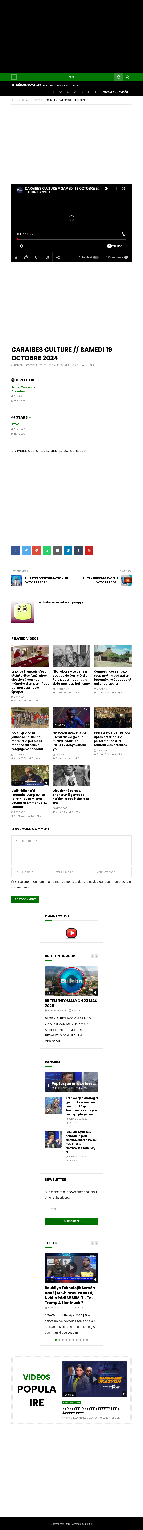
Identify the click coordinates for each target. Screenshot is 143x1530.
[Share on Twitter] (26, 550)
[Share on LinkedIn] (68, 550)
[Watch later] (81, 92)
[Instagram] (74, 92)
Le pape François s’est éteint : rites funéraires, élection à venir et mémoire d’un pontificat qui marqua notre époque (30, 681)
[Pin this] (89, 550)
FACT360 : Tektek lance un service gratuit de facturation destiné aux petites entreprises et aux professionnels (62, 85)
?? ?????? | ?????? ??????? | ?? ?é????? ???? (91, 1411)
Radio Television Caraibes (23, 389)
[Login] (95, 92)
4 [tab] (66, 1340)
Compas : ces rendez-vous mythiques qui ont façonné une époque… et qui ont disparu (112, 677)
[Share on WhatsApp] (47, 550)
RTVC (15, 424)
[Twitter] (60, 92)
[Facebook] (53, 92)
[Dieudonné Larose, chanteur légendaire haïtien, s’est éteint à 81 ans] (72, 775)
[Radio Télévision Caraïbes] (71, 77)
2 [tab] (59, 1340)
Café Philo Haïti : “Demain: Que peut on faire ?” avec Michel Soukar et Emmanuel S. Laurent (29, 799)
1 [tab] (56, 1340)
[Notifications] (88, 92)
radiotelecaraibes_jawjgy (30, 365)
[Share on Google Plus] (36, 550)
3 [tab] (63, 1340)
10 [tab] (87, 1340)
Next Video (126, 570)
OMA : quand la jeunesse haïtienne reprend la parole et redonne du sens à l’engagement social (27, 741)
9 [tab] (84, 1340)
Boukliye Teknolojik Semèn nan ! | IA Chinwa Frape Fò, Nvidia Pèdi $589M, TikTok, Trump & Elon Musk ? (70, 1295)
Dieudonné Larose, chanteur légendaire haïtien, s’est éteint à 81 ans (71, 797)
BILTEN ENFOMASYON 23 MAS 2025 (71, 1003)
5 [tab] (70, 1340)
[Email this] (57, 550)
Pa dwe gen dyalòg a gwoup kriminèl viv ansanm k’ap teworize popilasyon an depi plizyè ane (82, 1106)
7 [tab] (77, 1340)
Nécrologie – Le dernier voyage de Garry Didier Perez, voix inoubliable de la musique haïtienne (71, 677)
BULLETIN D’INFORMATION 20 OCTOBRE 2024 (46, 580)
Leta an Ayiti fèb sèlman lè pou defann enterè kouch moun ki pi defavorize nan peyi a (82, 1142)
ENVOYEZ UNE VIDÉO (115, 92)
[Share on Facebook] (15, 550)
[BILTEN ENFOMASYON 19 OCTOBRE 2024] (126, 580)
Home (14, 100)
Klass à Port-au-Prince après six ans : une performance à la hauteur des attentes (112, 739)
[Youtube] (67, 92)
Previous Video (19, 570)
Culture (25, 100)
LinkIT (88, 1523)
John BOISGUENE (57, 1010)
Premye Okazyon (71, 1402)
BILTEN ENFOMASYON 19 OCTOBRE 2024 (100, 580)
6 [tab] (73, 1340)
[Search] (127, 77)
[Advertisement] (71, 36)
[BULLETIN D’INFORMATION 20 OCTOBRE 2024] (16, 580)
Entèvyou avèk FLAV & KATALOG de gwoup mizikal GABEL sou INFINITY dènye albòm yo (70, 741)
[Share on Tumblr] (78, 550)
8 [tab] (80, 1340)
